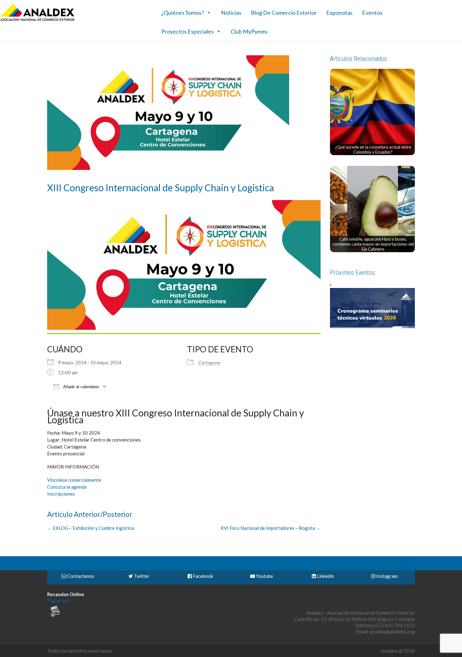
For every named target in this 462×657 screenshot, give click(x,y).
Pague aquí (58, 600)
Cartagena (209, 362)
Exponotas (339, 12)
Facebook (202, 576)
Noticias (231, 12)
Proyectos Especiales (187, 31)
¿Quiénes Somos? (182, 12)
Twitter (141, 576)
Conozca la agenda (66, 487)
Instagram (386, 576)
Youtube (264, 576)
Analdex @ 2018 (398, 651)
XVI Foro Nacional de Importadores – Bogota (268, 528)
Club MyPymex (249, 31)
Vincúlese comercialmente (74, 480)
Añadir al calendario (80, 386)
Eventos (372, 12)
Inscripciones (61, 494)
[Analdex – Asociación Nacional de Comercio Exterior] (37, 20)
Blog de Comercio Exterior (284, 12)
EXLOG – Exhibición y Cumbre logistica (93, 528)
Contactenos (80, 576)
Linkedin (325, 576)
